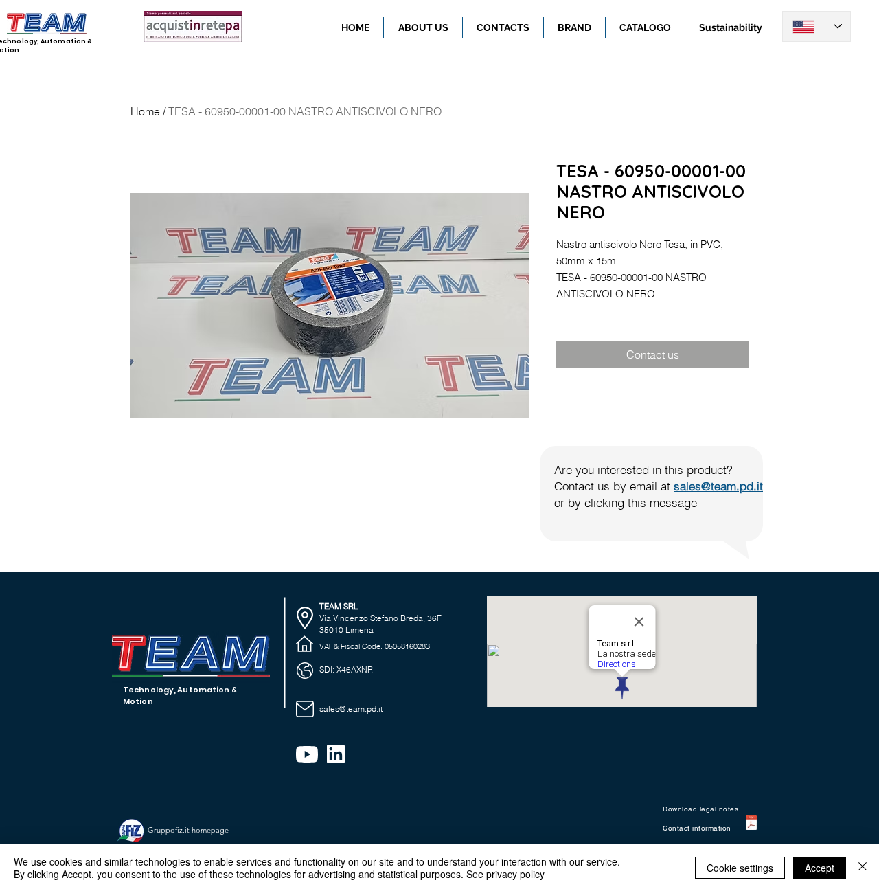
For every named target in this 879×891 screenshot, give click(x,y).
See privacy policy (505, 874)
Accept (819, 868)
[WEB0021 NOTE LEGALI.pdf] (751, 825)
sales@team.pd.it (351, 708)
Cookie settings (740, 868)
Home (145, 111)
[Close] (862, 867)
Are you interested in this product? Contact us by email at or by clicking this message (658, 486)
